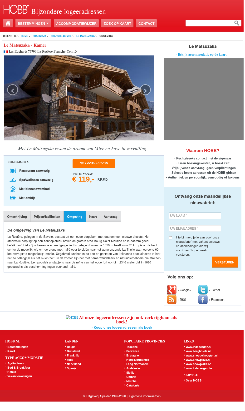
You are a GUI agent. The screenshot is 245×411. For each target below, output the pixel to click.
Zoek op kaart (117, 23)
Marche (131, 381)
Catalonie (132, 385)
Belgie (71, 347)
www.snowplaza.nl (198, 359)
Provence (132, 351)
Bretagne (132, 355)
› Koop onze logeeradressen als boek (122, 327)
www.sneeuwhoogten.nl (201, 355)
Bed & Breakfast (18, 367)
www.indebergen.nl (198, 347)
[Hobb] (16, 8)
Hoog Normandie (137, 359)
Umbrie (131, 377)
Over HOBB (194, 380)
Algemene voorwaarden (144, 396)
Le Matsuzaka (85, 36)
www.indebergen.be (199, 368)
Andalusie (133, 368)
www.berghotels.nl (198, 351)
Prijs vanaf (84, 176)
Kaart (93, 216)
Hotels (11, 372)
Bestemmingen (31, 23)
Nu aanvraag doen (94, 163)
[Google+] (172, 290)
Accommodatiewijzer (76, 23)
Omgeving (74, 216)
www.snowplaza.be (198, 364)
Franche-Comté (61, 36)
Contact (146, 23)
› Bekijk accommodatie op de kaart (201, 54)
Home (24, 36)
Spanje (71, 368)
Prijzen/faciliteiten (47, 216)
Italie (70, 359)
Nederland (74, 364)
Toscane (132, 347)
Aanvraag (111, 216)
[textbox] (213, 23)
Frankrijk (39, 36)
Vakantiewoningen (19, 376)
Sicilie (130, 372)
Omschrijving (17, 216)
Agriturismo (15, 363)
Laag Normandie (137, 364)
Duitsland (73, 351)
